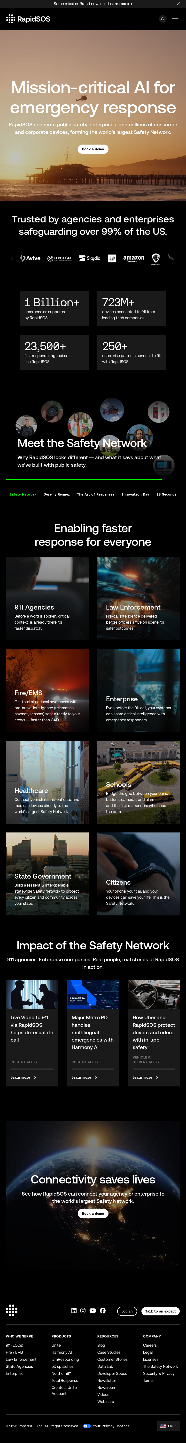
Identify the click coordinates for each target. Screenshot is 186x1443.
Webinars (105, 1401)
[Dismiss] (181, 3)
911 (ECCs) (14, 1345)
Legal (148, 1352)
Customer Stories (112, 1359)
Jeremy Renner (57, 494)
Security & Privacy (159, 1373)
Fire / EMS (14, 1352)
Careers (150, 1345)
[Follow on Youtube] (92, 1311)
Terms (148, 1380)
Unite (56, 1345)
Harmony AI (62, 1352)
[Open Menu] (175, 19)
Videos (103, 1394)
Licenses (150, 1359)
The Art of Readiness (95, 494)
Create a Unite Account (64, 1390)
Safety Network (22, 494)
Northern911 (61, 1373)
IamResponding (65, 1359)
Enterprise (14, 1373)
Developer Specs (112, 1373)
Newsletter (106, 1380)
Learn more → (120, 3)
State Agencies (19, 1366)
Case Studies (109, 1352)
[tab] (6, 477)
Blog (101, 1345)
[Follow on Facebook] (103, 1311)
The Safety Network (160, 1366)
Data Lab (105, 1366)
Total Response (65, 1380)
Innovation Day (135, 494)
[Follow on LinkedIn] (74, 1311)
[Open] (163, 19)
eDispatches (63, 1366)
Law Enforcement (21, 1359)
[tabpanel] (93, 436)
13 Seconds (167, 494)
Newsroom (106, 1387)
